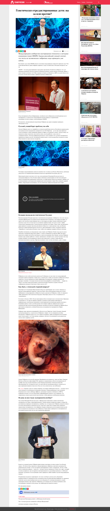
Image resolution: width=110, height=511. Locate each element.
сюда (52, 509)
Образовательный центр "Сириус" (25, 272)
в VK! (35, 492)
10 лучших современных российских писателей (88, 139)
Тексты (78, 2)
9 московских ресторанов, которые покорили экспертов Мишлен (89, 92)
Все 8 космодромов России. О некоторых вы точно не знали (89, 68)
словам (22, 388)
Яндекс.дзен (66, 51)
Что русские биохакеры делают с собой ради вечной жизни (34, 499)
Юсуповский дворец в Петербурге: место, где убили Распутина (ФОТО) (89, 44)
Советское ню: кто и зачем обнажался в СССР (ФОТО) (89, 116)
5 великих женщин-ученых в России (28, 504)
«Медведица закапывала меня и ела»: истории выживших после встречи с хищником (90, 19)
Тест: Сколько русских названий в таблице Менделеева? (34, 501)
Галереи (83, 2)
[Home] (12, 2)
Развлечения (89, 2)
